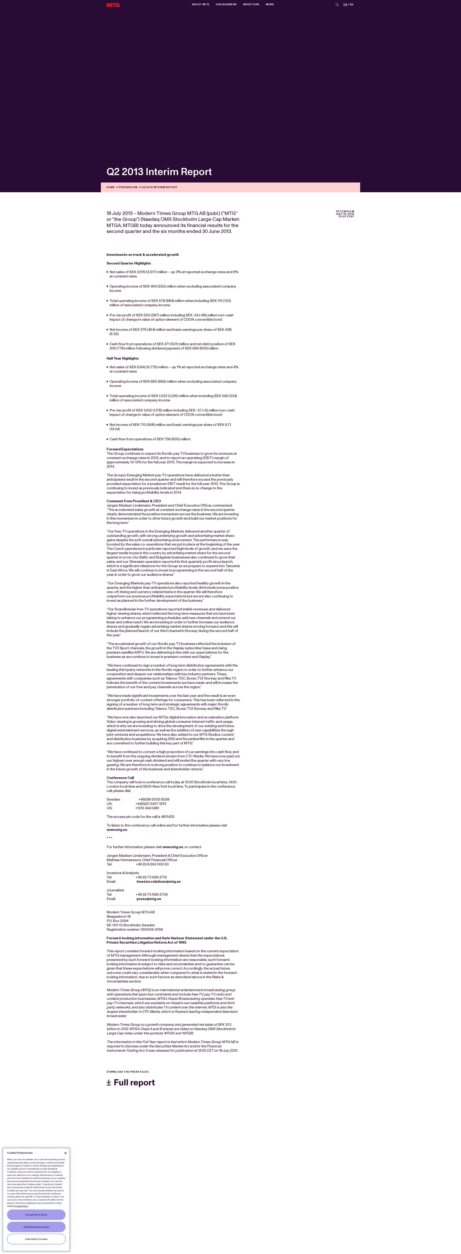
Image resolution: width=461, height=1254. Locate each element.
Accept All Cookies (36, 1214)
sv (351, 4)
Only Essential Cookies (36, 1227)
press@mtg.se (149, 899)
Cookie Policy (21, 1206)
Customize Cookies (36, 1239)
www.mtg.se (117, 829)
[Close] (66, 1153)
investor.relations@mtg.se (159, 881)
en (345, 4)
